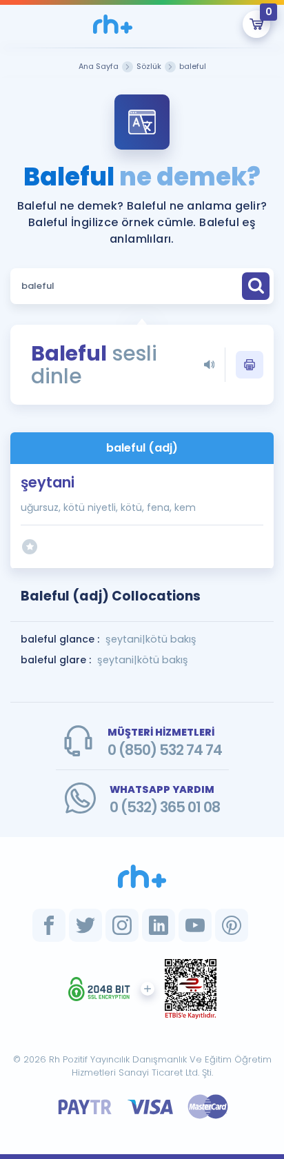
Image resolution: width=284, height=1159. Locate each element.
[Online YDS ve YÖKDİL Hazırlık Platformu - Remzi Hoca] (142, 876)
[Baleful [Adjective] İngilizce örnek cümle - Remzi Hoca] (113, 24)
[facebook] (48, 925)
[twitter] (85, 925)
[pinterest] (231, 925)
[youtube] (195, 925)
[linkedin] (158, 925)
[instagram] (122, 925)
